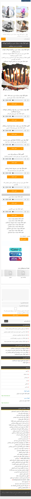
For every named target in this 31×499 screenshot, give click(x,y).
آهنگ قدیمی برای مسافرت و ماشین (20, 433)
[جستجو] (3, 39)
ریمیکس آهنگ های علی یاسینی (21, 456)
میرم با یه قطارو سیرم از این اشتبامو (20, 468)
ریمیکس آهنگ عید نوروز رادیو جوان (19, 411)
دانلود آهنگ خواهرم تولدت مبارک (16, 219)
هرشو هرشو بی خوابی (23, 488)
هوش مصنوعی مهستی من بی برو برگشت (18, 470)
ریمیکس (26, 377)
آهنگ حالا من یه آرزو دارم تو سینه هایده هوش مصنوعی (16, 332)
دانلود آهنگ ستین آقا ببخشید (21, 354)
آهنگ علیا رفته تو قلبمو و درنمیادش (20, 335)
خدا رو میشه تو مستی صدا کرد (21, 441)
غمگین (26, 384)
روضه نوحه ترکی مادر (23, 413)
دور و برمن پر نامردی (23, 439)
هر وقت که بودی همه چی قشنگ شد (19, 486)
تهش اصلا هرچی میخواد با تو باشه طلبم (19, 460)
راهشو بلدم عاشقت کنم (22, 454)
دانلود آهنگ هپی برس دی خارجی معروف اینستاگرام (16, 61)
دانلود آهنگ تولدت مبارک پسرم (15, 221)
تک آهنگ (26, 374)
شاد (27, 381)
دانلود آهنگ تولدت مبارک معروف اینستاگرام (16, 223)
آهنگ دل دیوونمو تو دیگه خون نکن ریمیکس (18, 443)
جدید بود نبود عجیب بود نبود (21, 484)
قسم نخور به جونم (24, 474)
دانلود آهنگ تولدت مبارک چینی (16, 230)
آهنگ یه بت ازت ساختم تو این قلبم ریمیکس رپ (17, 352)
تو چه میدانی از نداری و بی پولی (20, 431)
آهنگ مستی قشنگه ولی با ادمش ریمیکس (18, 447)
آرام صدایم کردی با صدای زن (21, 472)
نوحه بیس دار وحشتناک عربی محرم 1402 (18, 425)
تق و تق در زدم (24, 437)
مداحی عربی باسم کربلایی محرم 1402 (19, 421)
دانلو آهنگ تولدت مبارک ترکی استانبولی (16, 229)
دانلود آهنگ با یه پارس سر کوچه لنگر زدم (19, 338)
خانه (27, 34)
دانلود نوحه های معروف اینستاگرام (20, 361)
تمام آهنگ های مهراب (23, 419)
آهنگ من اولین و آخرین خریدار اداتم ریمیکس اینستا (17, 329)
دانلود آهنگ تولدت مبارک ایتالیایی (16, 227)
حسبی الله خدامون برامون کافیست (20, 464)
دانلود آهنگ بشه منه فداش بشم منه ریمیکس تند (16, 350)
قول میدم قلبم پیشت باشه (22, 476)
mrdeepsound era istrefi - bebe (21, 480)
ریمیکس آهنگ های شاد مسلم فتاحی (19, 429)
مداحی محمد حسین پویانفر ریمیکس (19, 423)
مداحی (26, 387)
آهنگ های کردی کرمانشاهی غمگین (20, 462)
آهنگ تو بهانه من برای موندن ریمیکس (19, 348)
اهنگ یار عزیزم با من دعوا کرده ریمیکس (19, 427)
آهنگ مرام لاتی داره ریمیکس (21, 445)
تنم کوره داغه (25, 482)
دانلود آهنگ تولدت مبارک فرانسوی (16, 232)
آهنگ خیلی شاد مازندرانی (22, 415)
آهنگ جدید (27, 398)
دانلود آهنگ (14, 104)
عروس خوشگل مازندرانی (22, 450)
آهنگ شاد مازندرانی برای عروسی (20, 417)
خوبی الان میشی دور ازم (22, 435)
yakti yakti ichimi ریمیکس (22, 458)
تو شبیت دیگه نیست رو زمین (21, 449)
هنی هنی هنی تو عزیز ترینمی (21, 466)
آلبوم (27, 371)
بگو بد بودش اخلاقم (23, 452)
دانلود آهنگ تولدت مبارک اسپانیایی (16, 225)
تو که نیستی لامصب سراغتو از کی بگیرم (19, 478)
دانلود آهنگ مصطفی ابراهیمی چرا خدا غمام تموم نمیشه (16, 341)
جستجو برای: (27, 321)
